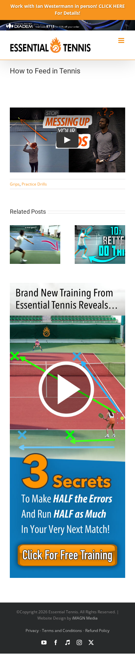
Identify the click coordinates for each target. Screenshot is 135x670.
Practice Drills (34, 184)
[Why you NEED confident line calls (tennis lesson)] (35, 228)
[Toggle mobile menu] (121, 40)
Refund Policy (97, 630)
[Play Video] (67, 140)
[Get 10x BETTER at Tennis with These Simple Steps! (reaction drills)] (100, 228)
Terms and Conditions (62, 630)
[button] (15, 244)
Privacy (32, 630)
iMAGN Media (85, 618)
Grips (15, 184)
